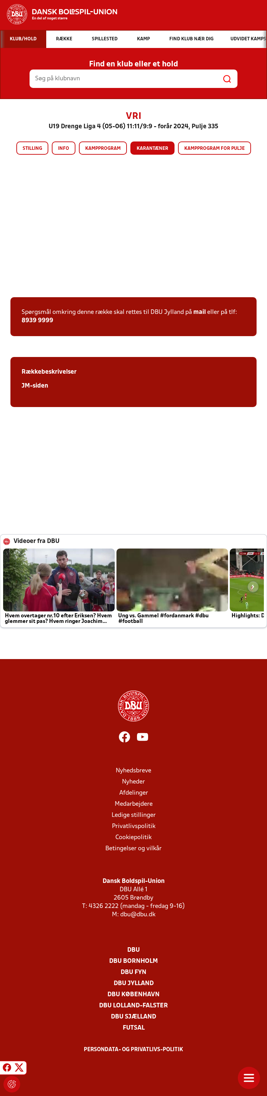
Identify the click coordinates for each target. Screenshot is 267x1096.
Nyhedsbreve (133, 771)
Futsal (134, 1028)
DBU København (133, 995)
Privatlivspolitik (133, 826)
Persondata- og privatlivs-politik (133, 1049)
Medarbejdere (134, 804)
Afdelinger (133, 793)
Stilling (32, 148)
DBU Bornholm (133, 961)
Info (63, 148)
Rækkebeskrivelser (49, 372)
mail (199, 312)
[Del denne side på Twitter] (19, 1068)
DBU (133, 950)
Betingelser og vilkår (133, 849)
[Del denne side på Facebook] (7, 1068)
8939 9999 (37, 321)
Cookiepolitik (133, 838)
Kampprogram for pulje (214, 148)
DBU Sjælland (133, 1017)
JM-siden (35, 386)
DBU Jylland (134, 984)
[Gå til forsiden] (58, 14)
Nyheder (133, 782)
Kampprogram (103, 148)
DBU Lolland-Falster (133, 1006)
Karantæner (152, 148)
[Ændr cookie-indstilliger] (11, 1084)
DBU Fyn (133, 972)
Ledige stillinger (134, 815)
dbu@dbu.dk (137, 915)
